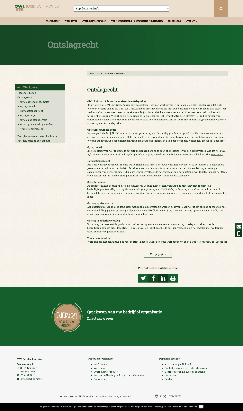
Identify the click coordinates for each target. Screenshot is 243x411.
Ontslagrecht (24, 97)
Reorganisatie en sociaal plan (33, 140)
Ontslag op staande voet (33, 119)
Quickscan (171, 375)
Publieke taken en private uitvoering (186, 368)
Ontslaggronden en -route (34, 101)
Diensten (99, 73)
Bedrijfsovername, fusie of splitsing (37, 136)
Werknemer (52, 20)
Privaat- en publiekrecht (179, 364)
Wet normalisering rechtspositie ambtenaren (119, 375)
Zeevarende (174, 20)
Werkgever (70, 20)
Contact (169, 379)
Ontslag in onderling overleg (36, 124)
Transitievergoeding (31, 128)
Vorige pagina (158, 254)
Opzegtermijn (28, 115)
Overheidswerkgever (94, 20)
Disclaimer (102, 396)
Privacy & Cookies (120, 396)
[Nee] (239, 407)
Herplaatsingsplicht (31, 110)
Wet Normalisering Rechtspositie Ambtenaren (136, 20)
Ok (201, 407)
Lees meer (220, 140)
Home (91, 73)
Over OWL (191, 20)
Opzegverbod (27, 106)
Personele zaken (26, 92)
